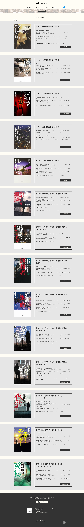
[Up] (64, 522)
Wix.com (46, 521)
